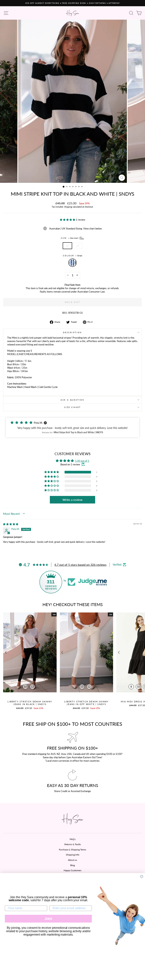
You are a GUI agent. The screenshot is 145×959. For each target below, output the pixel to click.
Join (48, 919)
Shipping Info (72, 854)
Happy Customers (72, 870)
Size (70, 238)
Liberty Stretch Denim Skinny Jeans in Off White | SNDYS (86, 702)
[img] (10, 524)
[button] (68, 219)
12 (77, 245)
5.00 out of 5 (82, 460)
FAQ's (73, 839)
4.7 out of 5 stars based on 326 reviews (80, 564)
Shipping (68, 206)
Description (72, 332)
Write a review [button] (72, 499)
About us (72, 860)
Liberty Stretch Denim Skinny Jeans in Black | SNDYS (30, 702)
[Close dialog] (141, 876)
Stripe (72, 262)
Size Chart (72, 407)
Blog (72, 865)
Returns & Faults (72, 844)
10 (67, 245)
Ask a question (72, 400)
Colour (72, 255)
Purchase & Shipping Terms (72, 849)
